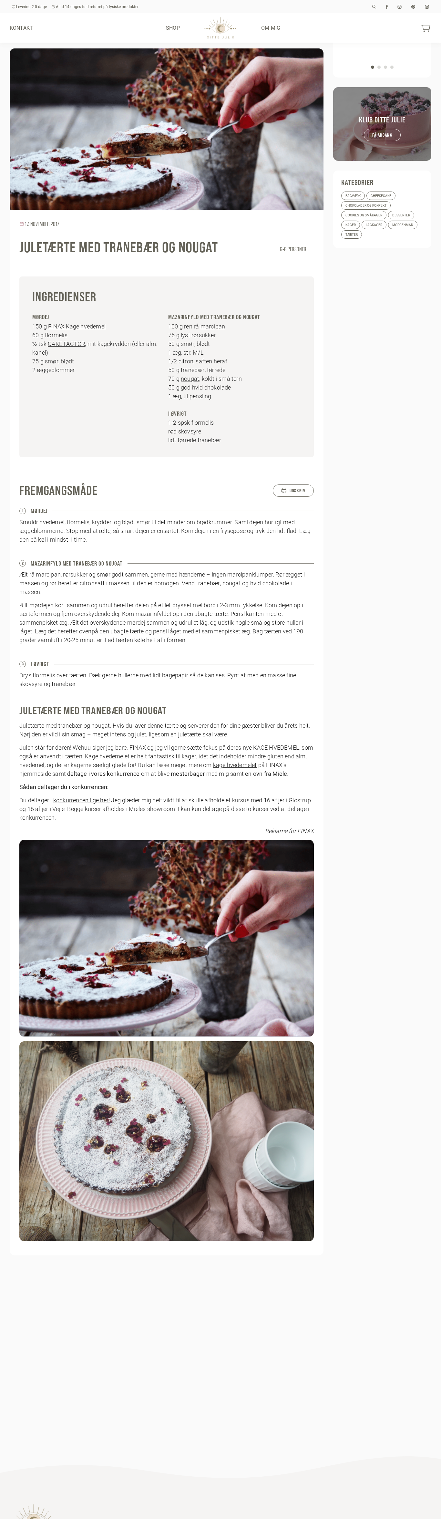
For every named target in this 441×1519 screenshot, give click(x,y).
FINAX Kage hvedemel (77, 326)
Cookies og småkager (363, 215)
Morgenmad (402, 225)
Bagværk (353, 196)
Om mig (270, 27)
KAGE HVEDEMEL (276, 748)
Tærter (351, 235)
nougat (190, 379)
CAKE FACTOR (66, 344)
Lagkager (374, 225)
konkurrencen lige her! (81, 800)
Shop (173, 27)
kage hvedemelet (235, 765)
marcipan (212, 326)
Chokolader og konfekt (365, 205)
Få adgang (382, 135)
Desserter (401, 215)
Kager (350, 225)
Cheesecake (381, 196)
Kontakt (21, 27)
